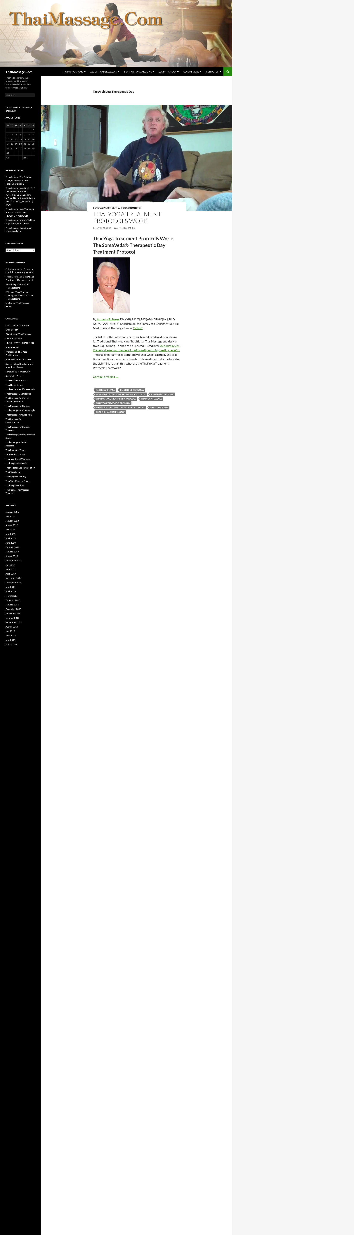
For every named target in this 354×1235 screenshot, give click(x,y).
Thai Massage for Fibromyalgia (20, 410)
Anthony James (125, 228)
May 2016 (10, 587)
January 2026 (12, 511)
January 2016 (12, 604)
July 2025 (10, 516)
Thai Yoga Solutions (128, 207)
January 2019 (12, 551)
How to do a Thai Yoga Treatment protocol (120, 394)
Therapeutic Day (159, 407)
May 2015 (10, 640)
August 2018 (12, 556)
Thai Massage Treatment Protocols (116, 398)
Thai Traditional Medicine (138, 71)
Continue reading (106, 376)
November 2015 (13, 613)
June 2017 (11, 569)
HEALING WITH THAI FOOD (20, 343)
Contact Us (212, 71)
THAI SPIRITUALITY (15, 454)
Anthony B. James (108, 319)
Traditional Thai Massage (110, 412)
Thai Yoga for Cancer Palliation (20, 467)
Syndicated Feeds (14, 376)
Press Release (12, 347)
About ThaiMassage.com (103, 71)
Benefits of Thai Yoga (132, 390)
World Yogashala (14, 284)
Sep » (25, 157)
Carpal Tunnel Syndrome (17, 325)
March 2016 (12, 595)
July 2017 (10, 564)
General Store (191, 71)
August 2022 (12, 525)
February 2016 (13, 600)
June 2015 (11, 635)
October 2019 (12, 547)
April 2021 (11, 538)
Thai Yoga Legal (13, 472)
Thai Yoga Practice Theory (18, 481)
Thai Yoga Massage (151, 398)
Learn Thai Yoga (167, 71)
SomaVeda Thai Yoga (162, 394)
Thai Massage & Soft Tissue (18, 393)
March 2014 (12, 644)
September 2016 (14, 582)
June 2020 (11, 542)
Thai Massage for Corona (18, 405)
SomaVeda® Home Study (18, 371)
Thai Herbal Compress (16, 380)
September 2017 (14, 560)
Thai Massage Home (73, 71)
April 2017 (11, 573)
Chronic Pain (12, 329)
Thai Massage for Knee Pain (19, 414)
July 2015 (10, 631)
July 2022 (10, 529)
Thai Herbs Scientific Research (20, 389)
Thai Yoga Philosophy (16, 476)
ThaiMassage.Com (19, 72)
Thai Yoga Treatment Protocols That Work (120, 407)
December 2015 (13, 609)
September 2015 (14, 622)
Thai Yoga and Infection (17, 463)
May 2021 (10, 534)
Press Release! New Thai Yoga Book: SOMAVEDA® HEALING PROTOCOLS (20, 212)
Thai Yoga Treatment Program (113, 403)
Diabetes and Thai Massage (18, 334)
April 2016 (11, 591)
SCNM (138, 328)
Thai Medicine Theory (16, 450)
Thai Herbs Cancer (14, 385)
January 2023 (12, 520)
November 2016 (13, 578)
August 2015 (12, 626)
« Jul (8, 157)
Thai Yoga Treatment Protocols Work (127, 217)
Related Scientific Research (19, 359)
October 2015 (12, 617)
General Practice (103, 207)
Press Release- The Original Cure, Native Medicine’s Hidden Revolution (19, 180)
